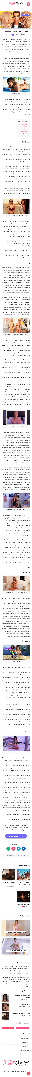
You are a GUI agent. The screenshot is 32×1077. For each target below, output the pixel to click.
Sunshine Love (22, 817)
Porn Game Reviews (22, 1028)
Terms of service (25, 1055)
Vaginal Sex (25, 830)
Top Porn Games (8, 1028)
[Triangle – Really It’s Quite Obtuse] (5, 998)
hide (26, 121)
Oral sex (25, 827)
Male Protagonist (14, 827)
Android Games (25, 1042)
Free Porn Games (25, 1051)
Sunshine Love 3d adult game (12, 830)
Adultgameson (7, 1071)
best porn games (25, 984)
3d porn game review (9, 825)
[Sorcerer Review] (5, 1007)
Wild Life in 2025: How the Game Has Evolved (24, 884)
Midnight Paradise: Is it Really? (21, 1013)
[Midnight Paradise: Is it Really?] (5, 1016)
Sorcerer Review (26, 1004)
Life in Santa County (24, 904)
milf (21, 827)
